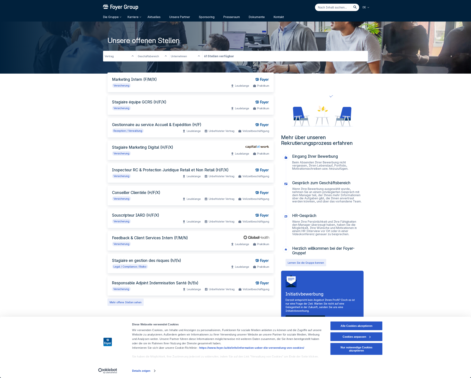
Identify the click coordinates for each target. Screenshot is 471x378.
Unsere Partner (179, 17)
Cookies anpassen (354, 336)
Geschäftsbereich (148, 56)
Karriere (133, 17)
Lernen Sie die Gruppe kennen (306, 262)
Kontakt (279, 17)
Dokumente (257, 17)
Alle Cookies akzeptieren (356, 325)
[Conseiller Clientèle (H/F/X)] (191, 195)
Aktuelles (153, 17)
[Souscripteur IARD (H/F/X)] (191, 218)
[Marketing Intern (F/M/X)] (191, 82)
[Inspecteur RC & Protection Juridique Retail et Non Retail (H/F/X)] (191, 173)
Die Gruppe (111, 17)
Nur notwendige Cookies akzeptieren (356, 349)
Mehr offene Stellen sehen (125, 302)
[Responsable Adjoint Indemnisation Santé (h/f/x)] (190, 286)
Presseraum (231, 17)
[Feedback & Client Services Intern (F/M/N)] (191, 240)
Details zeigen (141, 370)
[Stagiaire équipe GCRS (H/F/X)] (191, 105)
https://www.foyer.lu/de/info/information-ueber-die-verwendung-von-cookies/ (251, 347)
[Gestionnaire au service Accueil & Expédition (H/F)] (191, 127)
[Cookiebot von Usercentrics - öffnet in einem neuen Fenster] (108, 371)
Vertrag (109, 56)
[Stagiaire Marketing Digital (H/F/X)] (191, 150)
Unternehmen (179, 56)
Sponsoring (207, 17)
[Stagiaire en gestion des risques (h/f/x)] (191, 263)
